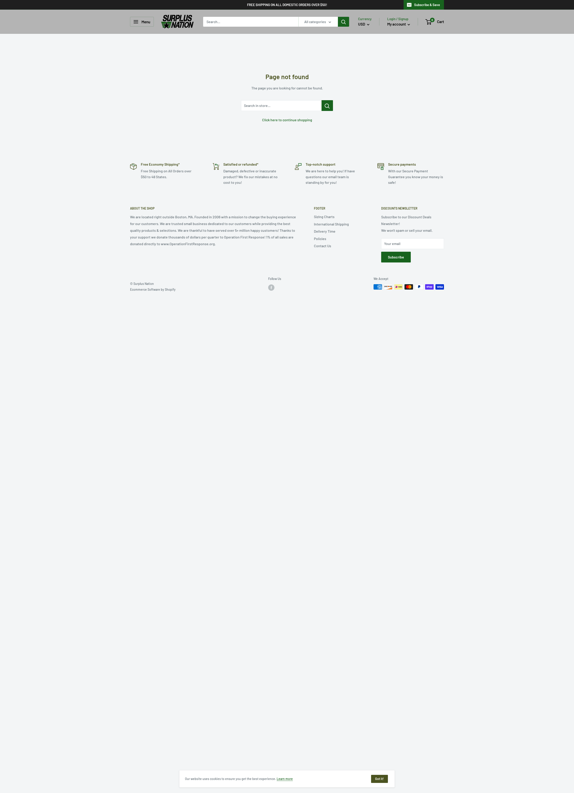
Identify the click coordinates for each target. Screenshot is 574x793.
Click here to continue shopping (287, 120)
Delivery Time (324, 231)
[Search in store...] (327, 105)
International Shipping (331, 224)
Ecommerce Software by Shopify (153, 289)
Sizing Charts (324, 216)
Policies (320, 238)
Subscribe (396, 257)
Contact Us (322, 246)
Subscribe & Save (427, 5)
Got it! (379, 779)
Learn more (285, 779)
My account (397, 24)
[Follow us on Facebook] (271, 287)
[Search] (343, 22)
